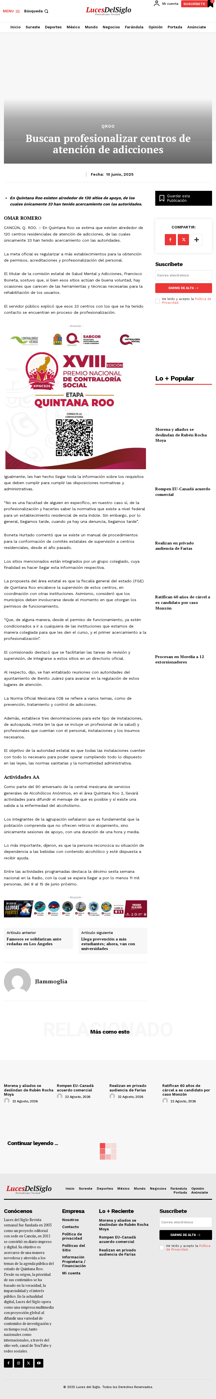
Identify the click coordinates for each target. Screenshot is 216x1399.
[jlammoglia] (17, 981)
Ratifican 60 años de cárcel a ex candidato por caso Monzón (182, 602)
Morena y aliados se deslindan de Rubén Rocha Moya (181, 435)
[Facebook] (170, 239)
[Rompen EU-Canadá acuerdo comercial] (183, 466)
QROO (108, 126)
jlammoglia (51, 981)
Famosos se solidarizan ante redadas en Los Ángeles (34, 941)
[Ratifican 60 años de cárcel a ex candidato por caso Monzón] (183, 574)
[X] (183, 239)
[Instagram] (18, 1363)
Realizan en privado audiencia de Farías (174, 545)
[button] (37, 11)
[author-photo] (7, 1101)
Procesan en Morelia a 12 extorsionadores (179, 659)
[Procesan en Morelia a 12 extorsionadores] (183, 633)
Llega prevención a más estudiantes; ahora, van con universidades (108, 944)
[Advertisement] (183, 341)
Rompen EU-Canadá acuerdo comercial (75, 1088)
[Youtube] (39, 1363)
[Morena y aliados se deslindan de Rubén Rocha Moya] (183, 406)
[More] (196, 239)
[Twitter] (28, 1363)
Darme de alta (181, 288)
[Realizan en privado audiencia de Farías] (183, 520)
